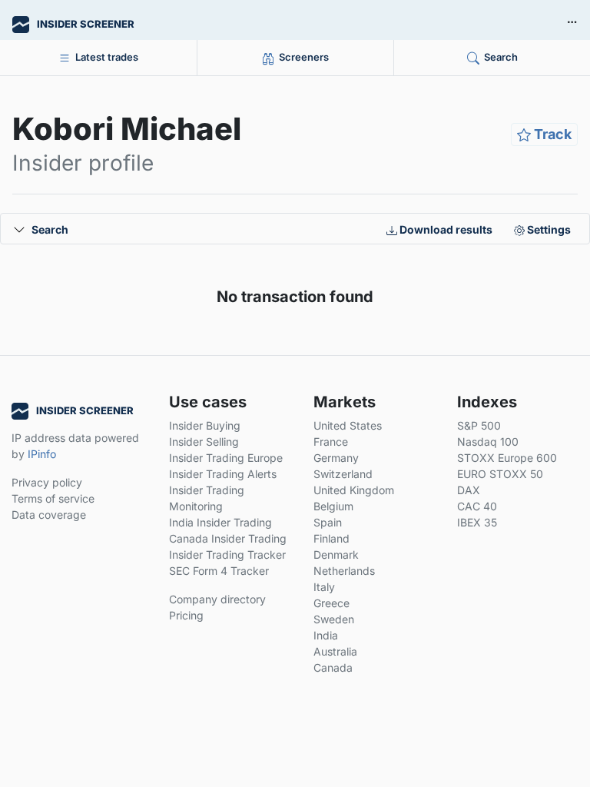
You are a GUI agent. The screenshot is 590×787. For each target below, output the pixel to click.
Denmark (336, 554)
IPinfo (42, 453)
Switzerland (343, 473)
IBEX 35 (477, 522)
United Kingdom (353, 489)
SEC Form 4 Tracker (219, 570)
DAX (468, 489)
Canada (333, 667)
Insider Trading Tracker (227, 554)
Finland (331, 538)
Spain (327, 522)
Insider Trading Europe (226, 457)
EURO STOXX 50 (500, 473)
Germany (336, 457)
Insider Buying (204, 425)
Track (551, 134)
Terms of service (53, 498)
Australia (335, 651)
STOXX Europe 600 (507, 457)
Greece (331, 602)
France (330, 441)
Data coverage (49, 514)
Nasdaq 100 (488, 441)
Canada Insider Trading (228, 538)
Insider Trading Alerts (223, 473)
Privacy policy (47, 482)
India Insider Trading (220, 522)
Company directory (217, 599)
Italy (324, 586)
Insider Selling (204, 441)
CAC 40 (477, 506)
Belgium (333, 506)
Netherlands (344, 570)
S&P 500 (479, 425)
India (325, 635)
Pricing (186, 615)
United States (347, 425)
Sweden (333, 619)
